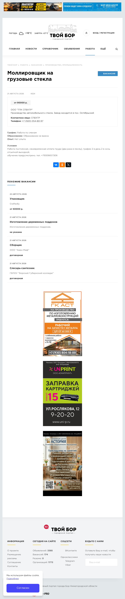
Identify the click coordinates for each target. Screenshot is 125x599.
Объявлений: (43, 551)
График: (11, 133)
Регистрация (107, 33)
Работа (90, 49)
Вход (95, 33)
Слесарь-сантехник (22, 268)
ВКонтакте (71, 551)
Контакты (12, 566)
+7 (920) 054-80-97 (32, 121)
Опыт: (10, 139)
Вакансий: (40, 555)
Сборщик (16, 245)
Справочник (50, 49)
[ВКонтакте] (56, 164)
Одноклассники (69, 557)
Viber (68, 565)
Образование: (15, 136)
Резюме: (38, 559)
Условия (12, 146)
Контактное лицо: (20, 118)
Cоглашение (14, 563)
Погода (13, 33)
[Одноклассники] (62, 164)
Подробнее (13, 579)
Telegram (70, 561)
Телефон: (16, 121)
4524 (33, 94)
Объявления (72, 49)
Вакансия (109, 74)
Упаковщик (17, 199)
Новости (31, 49)
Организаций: (43, 563)
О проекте (13, 551)
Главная (14, 49)
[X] (68, 164)
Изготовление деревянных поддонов (33, 222)
